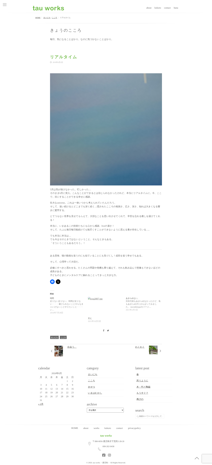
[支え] (105, 307)
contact (167, 8)
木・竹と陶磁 (143, 387)
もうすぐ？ (142, 393)
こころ (63, 337)
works (96, 428)
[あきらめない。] (145, 304)
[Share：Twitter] (108, 331)
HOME (74, 428)
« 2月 (40, 404)
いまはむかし (95, 393)
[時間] (69, 305)
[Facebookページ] (103, 454)
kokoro (157, 8)
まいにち (54, 337)
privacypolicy (134, 428)
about (149, 8)
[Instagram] (108, 454)
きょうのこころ (66, 30)
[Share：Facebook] (103, 331)
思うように (142, 381)
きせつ (91, 387)
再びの (139, 399)
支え (90, 318)
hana (176, 8)
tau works (106, 435)
